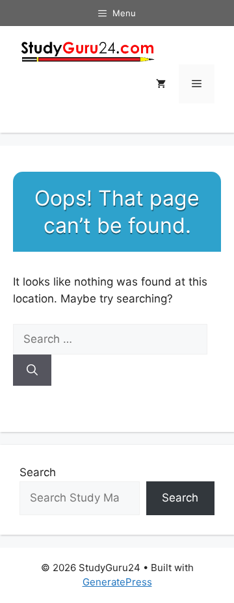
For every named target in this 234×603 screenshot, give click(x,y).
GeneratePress (117, 582)
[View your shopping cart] (161, 83)
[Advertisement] (117, 295)
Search (38, 472)
